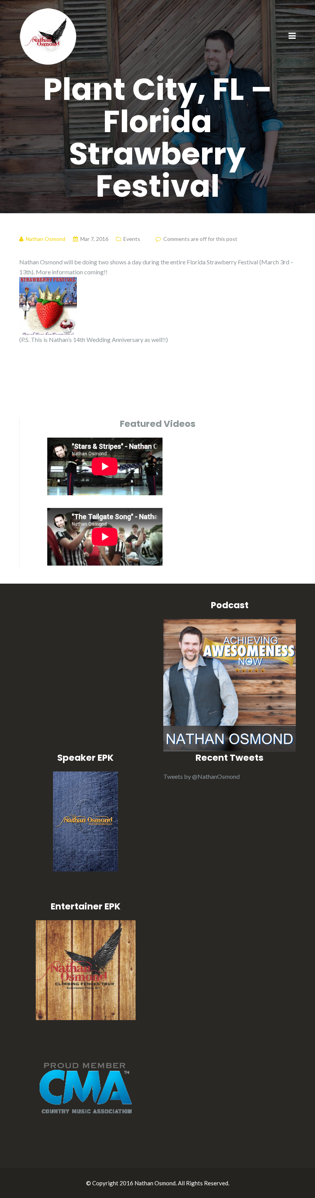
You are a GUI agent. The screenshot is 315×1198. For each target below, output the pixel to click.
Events (131, 239)
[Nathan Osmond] (48, 35)
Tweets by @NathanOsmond (201, 776)
